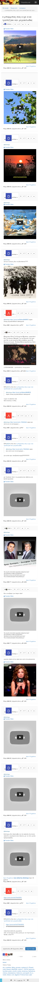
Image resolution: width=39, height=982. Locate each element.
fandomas (25, 971)
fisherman (31, 969)
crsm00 (14, 971)
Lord (12, 975)
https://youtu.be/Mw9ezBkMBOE (19, 319)
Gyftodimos (31, 971)
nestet (4, 975)
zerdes (19, 971)
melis (4, 969)
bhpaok (8, 969)
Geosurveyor (25, 975)
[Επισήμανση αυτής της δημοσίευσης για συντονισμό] (15, 24)
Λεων (31, 973)
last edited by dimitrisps (21, 878)
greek (10, 971)
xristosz (5, 973)
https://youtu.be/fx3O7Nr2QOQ (12, 897)
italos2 (4, 962)
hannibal (5, 971)
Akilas (13, 967)
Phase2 (31, 967)
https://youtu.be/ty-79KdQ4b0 (18, 422)
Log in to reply (30, 949)
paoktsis (8, 967)
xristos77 (20, 969)
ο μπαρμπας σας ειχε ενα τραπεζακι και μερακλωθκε (18, 388)
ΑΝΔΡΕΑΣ (14, 969)
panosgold (26, 973)
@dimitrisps (7, 144)
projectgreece (12, 973)
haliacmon (19, 973)
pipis (30, 975)
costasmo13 (24, 967)
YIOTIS (26, 969)
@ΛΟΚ (8, 387)
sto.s (4, 967)
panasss (18, 967)
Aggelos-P (17, 975)
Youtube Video (9, 29)
